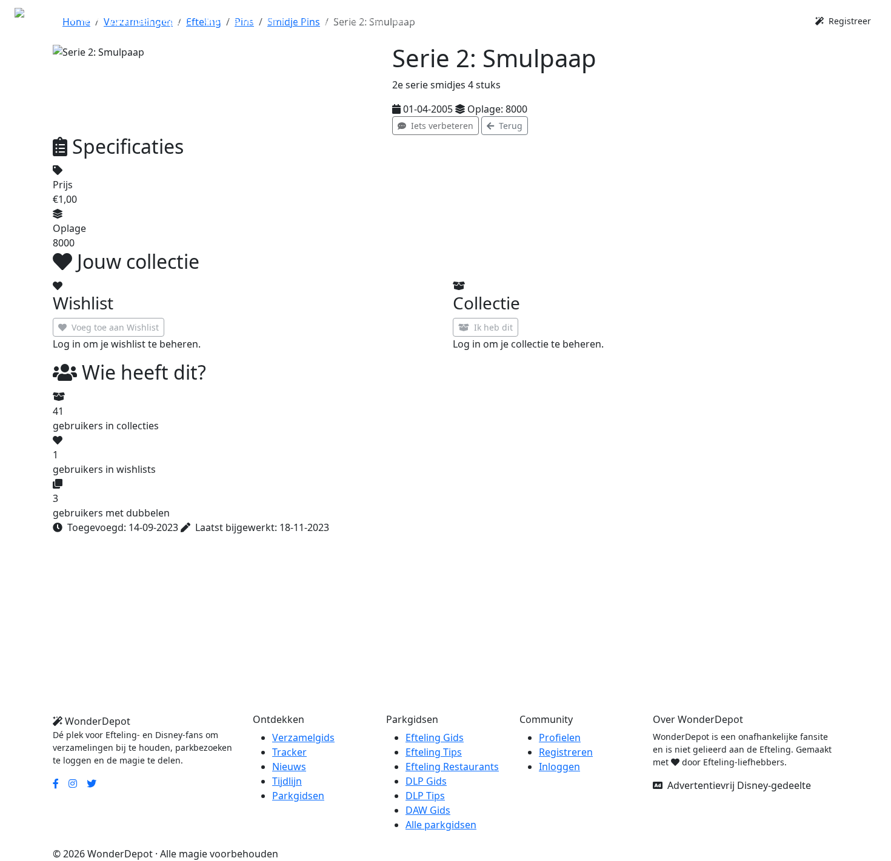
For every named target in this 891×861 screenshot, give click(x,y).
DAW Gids (427, 810)
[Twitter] (91, 783)
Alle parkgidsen (440, 824)
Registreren (566, 752)
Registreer (848, 21)
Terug (509, 125)
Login (787, 20)
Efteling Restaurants (452, 766)
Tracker (289, 752)
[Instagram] (72, 783)
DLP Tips (425, 795)
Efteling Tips (433, 752)
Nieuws (289, 766)
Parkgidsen (298, 795)
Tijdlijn (287, 781)
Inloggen (559, 766)
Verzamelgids (303, 737)
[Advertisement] (416, 629)
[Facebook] (56, 783)
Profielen (560, 737)
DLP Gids (426, 781)
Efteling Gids (434, 737)
